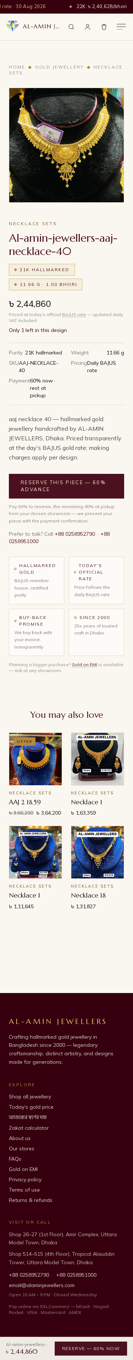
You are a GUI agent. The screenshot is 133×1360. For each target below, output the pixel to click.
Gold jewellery (59, 67)
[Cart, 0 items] (104, 26)
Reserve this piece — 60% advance (63, 486)
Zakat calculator (29, 1128)
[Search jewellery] (71, 27)
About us (20, 1138)
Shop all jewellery (30, 1096)
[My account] (87, 27)
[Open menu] (121, 26)
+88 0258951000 (76, 1275)
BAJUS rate (74, 314)
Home (17, 67)
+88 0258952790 (75, 534)
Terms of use (24, 1189)
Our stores (21, 1148)
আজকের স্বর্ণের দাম (28, 1117)
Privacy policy (25, 1179)
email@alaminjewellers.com (42, 1285)
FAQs (15, 1159)
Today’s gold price (31, 1107)
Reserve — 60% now (91, 1348)
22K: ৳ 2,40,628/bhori (101, 6)
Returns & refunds (30, 1200)
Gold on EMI (84, 664)
